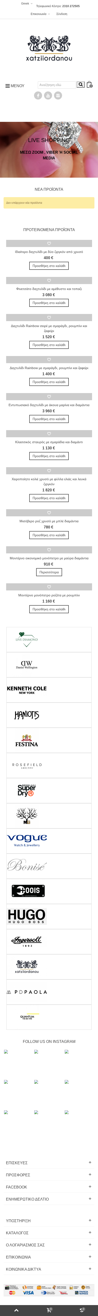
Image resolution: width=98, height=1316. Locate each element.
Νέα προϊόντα (49, 189)
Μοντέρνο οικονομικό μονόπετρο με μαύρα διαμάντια (49, 558)
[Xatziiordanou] (49, 966)
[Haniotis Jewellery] (49, 715)
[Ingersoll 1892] (49, 941)
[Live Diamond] (49, 639)
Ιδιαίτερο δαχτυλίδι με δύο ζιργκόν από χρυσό (49, 252)
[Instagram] (58, 95)
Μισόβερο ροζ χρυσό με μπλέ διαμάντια (49, 521)
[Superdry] (49, 790)
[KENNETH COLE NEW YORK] (49, 690)
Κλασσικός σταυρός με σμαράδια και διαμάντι (49, 442)
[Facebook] (38, 95)
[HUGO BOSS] (49, 916)
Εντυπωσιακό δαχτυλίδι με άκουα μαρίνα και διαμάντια (49, 405)
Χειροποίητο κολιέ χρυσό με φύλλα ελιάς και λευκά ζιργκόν (49, 481)
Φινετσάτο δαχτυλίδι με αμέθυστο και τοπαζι (49, 289)
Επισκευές (17, 1163)
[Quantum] (49, 1017)
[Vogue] (49, 841)
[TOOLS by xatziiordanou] (49, 891)
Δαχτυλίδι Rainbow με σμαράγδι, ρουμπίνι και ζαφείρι (49, 368)
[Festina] (49, 740)
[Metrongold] (49, 815)
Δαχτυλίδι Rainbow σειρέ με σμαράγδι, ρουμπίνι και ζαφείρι (49, 328)
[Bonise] (49, 866)
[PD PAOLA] (49, 992)
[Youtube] (48, 95)
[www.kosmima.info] (49, 48)
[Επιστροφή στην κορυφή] (16, 1310)
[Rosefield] (49, 765)
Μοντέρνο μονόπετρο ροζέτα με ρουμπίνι (49, 595)
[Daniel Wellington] (49, 664)
